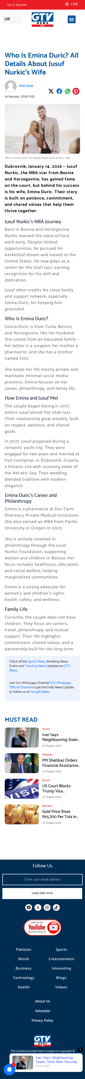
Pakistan (23, 949)
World (23, 959)
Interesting (61, 968)
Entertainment (61, 959)
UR (7, 19)
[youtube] (42, 927)
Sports (61, 949)
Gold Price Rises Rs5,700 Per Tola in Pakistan (59, 816)
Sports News (36, 661)
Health (24, 987)
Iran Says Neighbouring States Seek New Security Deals (60, 742)
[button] (72, 19)
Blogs (61, 978)
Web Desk (26, 86)
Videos (61, 987)
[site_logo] (42, 19)
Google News (40, 692)
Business (24, 968)
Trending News (35, 666)
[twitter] (37, 907)
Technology (23, 978)
